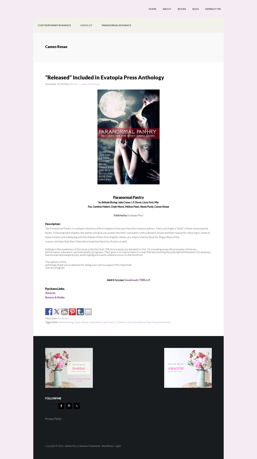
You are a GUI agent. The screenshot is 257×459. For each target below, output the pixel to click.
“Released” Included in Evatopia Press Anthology (104, 77)
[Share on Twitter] (56, 311)
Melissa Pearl (144, 322)
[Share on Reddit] (64, 311)
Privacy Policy (53, 418)
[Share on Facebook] (48, 311)
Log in (118, 445)
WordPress (107, 445)
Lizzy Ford (131, 322)
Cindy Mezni (95, 322)
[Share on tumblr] (80, 311)
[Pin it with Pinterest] (72, 311)
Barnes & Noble (55, 297)
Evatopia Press (135, 215)
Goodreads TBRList (136, 280)
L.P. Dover (120, 322)
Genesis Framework (90, 445)
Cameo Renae (81, 322)
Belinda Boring (66, 322)
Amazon (50, 293)
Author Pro (70, 445)
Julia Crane (108, 322)
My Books (63, 318)
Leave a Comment (90, 84)
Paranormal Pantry (161, 322)
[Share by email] (88, 311)
